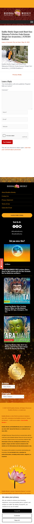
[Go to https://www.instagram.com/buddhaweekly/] (17, 226)
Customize (17, 515)
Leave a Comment (7, 42)
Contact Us (5, 196)
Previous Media (17, 74)
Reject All (17, 520)
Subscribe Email (7, 207)
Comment (5, 90)
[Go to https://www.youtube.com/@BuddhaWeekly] (20, 226)
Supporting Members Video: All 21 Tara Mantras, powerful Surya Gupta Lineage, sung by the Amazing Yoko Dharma (16, 347)
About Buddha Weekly (9, 192)
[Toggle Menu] (31, 22)
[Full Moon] (17, 252)
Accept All (17, 511)
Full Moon (7, 264)
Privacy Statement (7, 200)
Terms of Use (6, 204)
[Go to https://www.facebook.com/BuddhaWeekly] (14, 226)
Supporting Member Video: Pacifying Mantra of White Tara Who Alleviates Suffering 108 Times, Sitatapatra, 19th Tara (16, 309)
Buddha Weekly (14, 437)
